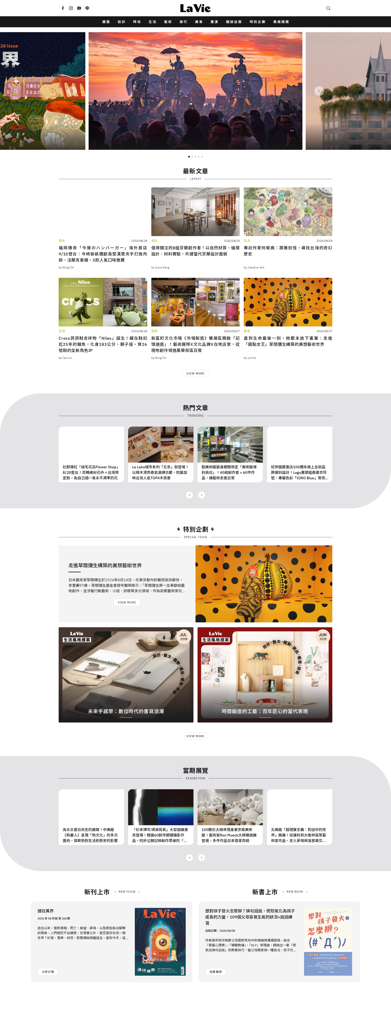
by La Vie (250, 358)
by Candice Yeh (254, 267)
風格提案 (281, 22)
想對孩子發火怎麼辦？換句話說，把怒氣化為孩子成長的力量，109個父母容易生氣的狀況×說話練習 (250, 917)
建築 (106, 22)
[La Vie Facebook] (63, 8)
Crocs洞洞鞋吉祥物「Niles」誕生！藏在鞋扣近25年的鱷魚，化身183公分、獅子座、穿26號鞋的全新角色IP (103, 344)
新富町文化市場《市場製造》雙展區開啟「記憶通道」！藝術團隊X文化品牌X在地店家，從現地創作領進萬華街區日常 (195, 344)
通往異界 (45, 911)
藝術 (168, 22)
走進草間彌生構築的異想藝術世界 (105, 565)
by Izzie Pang (160, 267)
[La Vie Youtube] (79, 8)
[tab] (189, 157)
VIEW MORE (195, 373)
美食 (199, 22)
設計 (122, 22)
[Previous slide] (72, 91)
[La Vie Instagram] (71, 8)
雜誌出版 (234, 22)
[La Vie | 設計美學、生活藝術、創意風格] (195, 8)
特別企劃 (258, 22)
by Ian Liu (65, 358)
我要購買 (216, 972)
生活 (153, 22)
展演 (215, 22)
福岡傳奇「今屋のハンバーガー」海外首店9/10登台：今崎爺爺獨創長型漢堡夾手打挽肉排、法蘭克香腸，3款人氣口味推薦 (103, 254)
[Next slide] (319, 91)
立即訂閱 (48, 972)
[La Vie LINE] (87, 8)
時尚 (137, 22)
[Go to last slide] (189, 495)
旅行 (184, 22)
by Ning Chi (66, 267)
